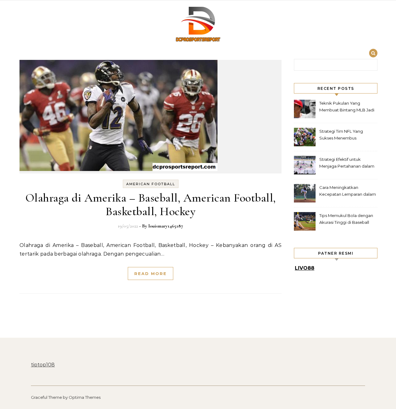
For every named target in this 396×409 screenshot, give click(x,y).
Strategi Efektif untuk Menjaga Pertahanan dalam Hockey (346, 163)
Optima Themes (85, 397)
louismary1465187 (165, 226)
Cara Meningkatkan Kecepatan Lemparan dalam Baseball (347, 191)
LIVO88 (304, 268)
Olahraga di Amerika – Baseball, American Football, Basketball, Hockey (150, 205)
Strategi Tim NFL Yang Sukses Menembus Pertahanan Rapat (341, 135)
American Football (150, 184)
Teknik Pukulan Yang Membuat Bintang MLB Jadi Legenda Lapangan (346, 107)
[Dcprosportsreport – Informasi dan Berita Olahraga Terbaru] (198, 25)
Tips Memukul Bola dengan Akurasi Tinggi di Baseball (346, 219)
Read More (150, 273)
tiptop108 (43, 365)
